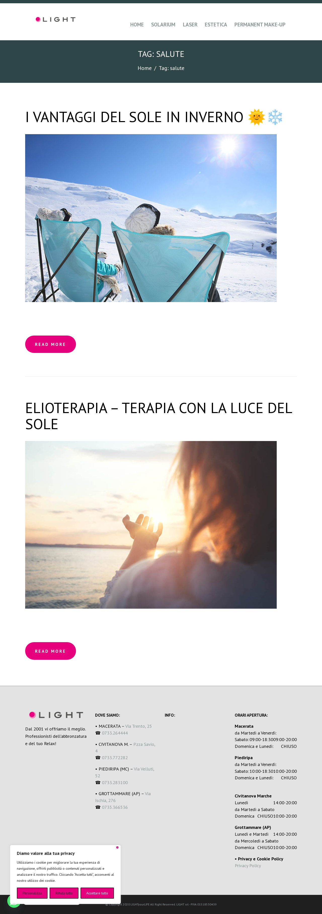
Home (145, 67)
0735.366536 (115, 807)
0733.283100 (115, 782)
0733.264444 (115, 733)
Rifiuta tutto (64, 893)
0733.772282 (115, 757)
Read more (50, 344)
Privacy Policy (248, 865)
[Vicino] (117, 847)
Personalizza (32, 893)
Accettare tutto (97, 893)
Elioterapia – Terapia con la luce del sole (158, 416)
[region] (65, 874)
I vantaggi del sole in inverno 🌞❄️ (154, 117)
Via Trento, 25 (138, 726)
